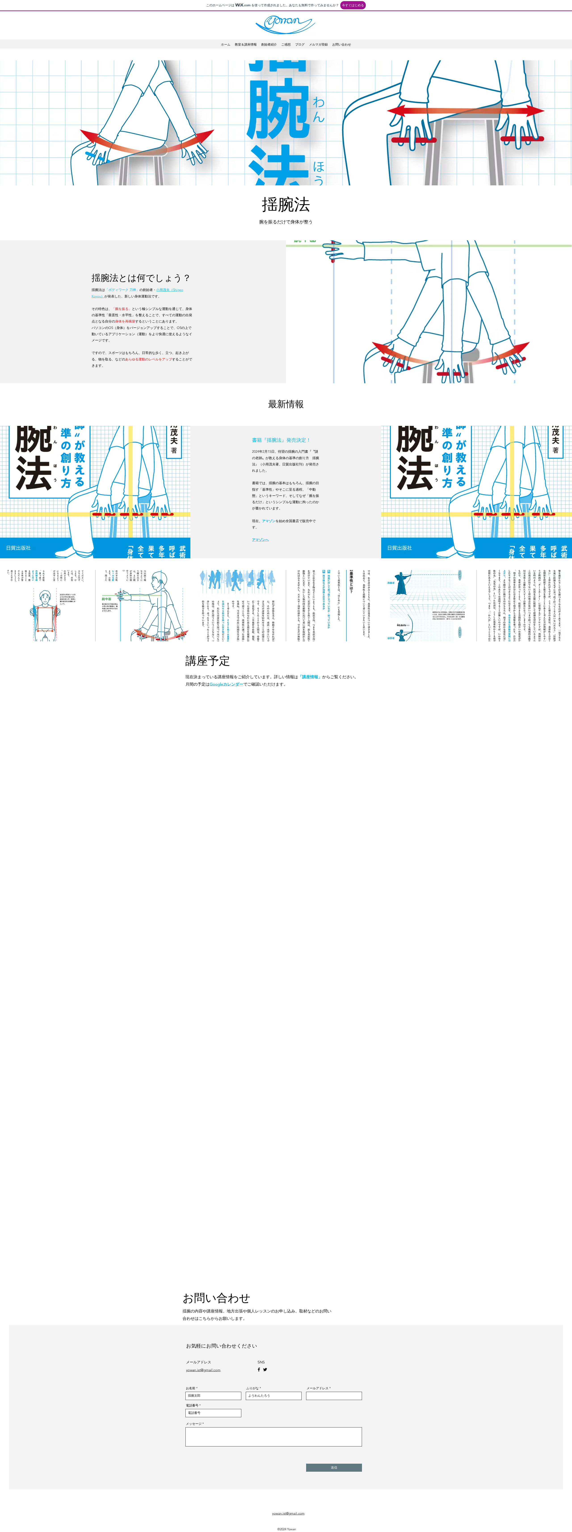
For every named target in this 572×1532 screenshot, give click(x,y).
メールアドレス (317, 1388)
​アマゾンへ (260, 540)
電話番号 (192, 1405)
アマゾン (268, 521)
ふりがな (252, 1388)
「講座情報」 (310, 676)
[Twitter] (265, 1369)
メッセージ (194, 1423)
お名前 (190, 1388)
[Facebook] (258, 1369)
